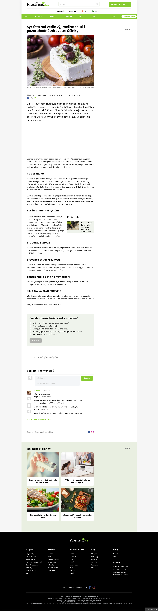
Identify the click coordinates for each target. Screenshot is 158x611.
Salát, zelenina (113, 17)
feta (57, 358)
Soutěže (94, 562)
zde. (99, 600)
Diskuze (94, 559)
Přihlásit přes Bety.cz (119, 4)
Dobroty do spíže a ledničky (70, 95)
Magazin (94, 554)
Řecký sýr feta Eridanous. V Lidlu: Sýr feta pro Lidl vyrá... (56, 407)
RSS (27, 573)
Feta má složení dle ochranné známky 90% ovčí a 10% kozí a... (58, 413)
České (71, 562)
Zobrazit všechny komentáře (38, 419)
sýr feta (49, 358)
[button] (97, 4)
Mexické (72, 570)
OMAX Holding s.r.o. (38, 603)
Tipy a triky (30, 554)
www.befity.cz (94, 596)
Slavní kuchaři (31, 559)
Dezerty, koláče (96, 17)
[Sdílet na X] (32, 98)
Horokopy (94, 556)
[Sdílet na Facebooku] (28, 98)
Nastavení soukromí (120, 575)
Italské (71, 568)
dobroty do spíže (35, 358)
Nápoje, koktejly (52, 17)
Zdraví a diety (31, 556)
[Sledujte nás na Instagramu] (92, 432)
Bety (86, 11)
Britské (71, 559)
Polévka (38, 16)
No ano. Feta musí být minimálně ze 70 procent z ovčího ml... (58, 400)
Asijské (71, 554)
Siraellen (37, 390)
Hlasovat (35, 340)
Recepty (72, 11)
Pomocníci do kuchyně (34, 562)
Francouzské (74, 565)
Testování (94, 565)
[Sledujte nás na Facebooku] (89, 432)
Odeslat (87, 378)
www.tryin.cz (77, 596)
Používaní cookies (119, 572)
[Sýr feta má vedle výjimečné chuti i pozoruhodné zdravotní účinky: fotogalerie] (60, 60)
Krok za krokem (31, 570)
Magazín (61, 11)
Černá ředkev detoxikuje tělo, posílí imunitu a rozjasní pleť (86, 227)
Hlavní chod (69, 17)
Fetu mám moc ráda (41, 394)
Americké (72, 556)
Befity (97, 11)
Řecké (71, 573)
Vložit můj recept (129, 16)
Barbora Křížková (46, 95)
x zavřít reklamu (151, 609)
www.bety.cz (85, 596)
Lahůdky (82, 16)
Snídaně (27, 16)
